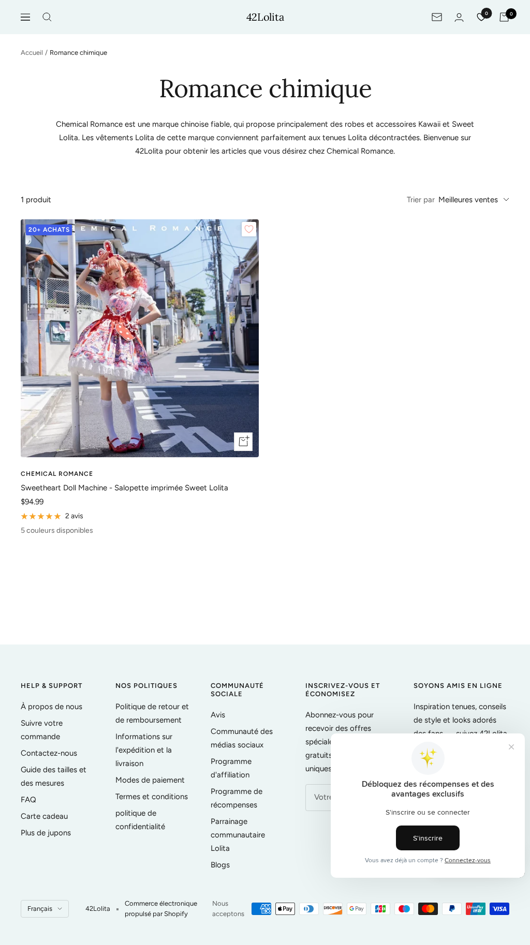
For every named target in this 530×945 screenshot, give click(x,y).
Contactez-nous (49, 753)
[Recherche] (47, 17)
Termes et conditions (151, 796)
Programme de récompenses (236, 798)
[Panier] (504, 17)
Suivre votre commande (42, 729)
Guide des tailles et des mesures (53, 776)
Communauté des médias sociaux (242, 738)
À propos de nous (51, 706)
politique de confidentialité (140, 819)
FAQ (28, 799)
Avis (218, 714)
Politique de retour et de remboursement (152, 713)
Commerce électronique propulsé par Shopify (161, 908)
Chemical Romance (57, 473)
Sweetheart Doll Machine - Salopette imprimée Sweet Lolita (124, 487)
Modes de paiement (150, 780)
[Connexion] (459, 17)
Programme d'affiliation (231, 768)
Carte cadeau (44, 816)
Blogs (220, 864)
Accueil (32, 52)
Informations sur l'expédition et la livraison (143, 750)
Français (39, 908)
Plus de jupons (46, 832)
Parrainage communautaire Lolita (238, 835)
